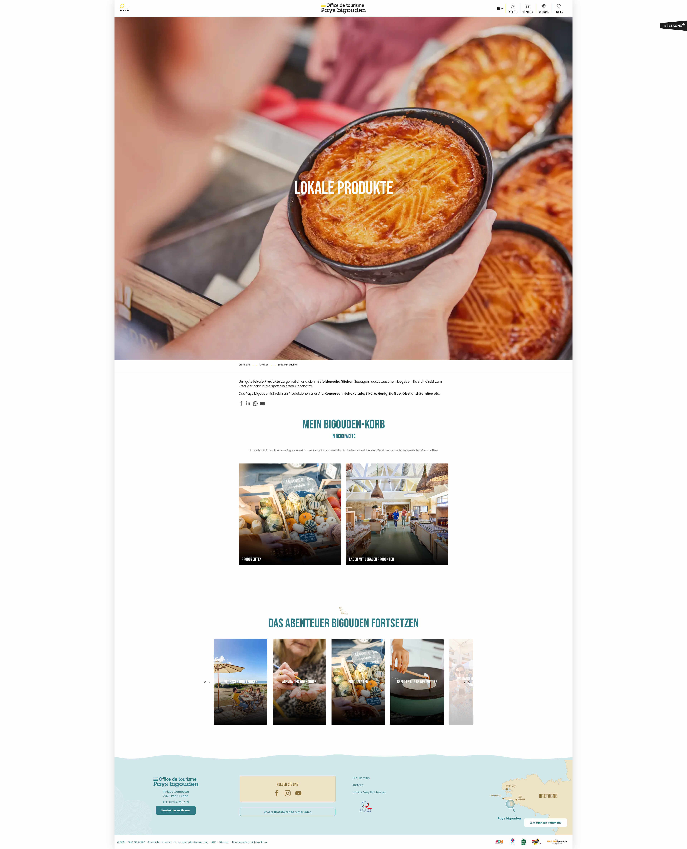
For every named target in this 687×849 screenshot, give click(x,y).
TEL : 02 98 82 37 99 (176, 802)
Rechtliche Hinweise (159, 842)
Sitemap (224, 842)
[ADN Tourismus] (499, 842)
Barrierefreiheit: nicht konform (249, 842)
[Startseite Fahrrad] (366, 806)
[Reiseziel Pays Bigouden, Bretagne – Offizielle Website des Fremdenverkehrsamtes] (343, 8)
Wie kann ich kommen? (546, 823)
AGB (213, 842)
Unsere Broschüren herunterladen (287, 812)
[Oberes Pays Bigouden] (557, 842)
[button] (499, 8)
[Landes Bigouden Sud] (537, 842)
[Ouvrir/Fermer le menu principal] (124, 8)
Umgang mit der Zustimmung (191, 842)
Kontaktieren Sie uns (175, 810)
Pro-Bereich (361, 778)
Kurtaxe (357, 785)
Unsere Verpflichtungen (369, 792)
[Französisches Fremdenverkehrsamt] (512, 842)
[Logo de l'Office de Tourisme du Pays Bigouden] (175, 782)
